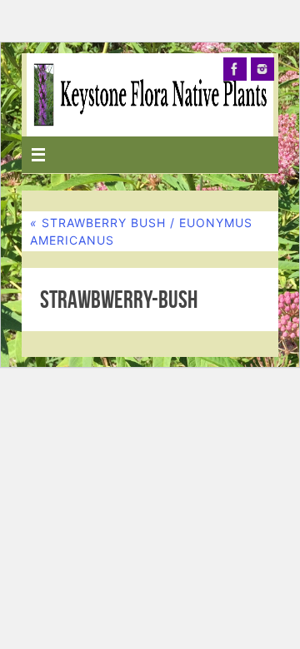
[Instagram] (262, 69)
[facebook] (235, 69)
